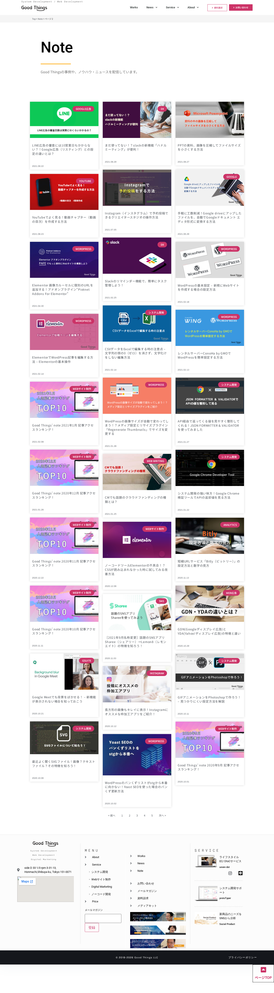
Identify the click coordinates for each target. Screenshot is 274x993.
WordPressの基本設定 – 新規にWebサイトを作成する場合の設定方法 (208, 287)
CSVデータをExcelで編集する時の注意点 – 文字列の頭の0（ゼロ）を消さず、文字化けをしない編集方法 (136, 353)
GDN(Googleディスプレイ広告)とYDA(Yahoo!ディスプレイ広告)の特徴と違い (209, 631)
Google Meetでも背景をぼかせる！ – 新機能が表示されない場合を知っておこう (64, 699)
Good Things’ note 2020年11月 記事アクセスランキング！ (64, 563)
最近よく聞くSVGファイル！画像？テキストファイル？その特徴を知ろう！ (63, 763)
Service (170, 7)
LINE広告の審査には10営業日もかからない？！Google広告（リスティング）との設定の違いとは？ (63, 149)
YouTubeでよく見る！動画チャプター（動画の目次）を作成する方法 (64, 219)
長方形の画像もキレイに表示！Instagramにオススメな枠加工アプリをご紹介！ (136, 711)
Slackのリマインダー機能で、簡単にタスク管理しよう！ (136, 283)
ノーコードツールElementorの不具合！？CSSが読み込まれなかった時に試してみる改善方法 (136, 569)
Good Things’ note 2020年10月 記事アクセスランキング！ (64, 631)
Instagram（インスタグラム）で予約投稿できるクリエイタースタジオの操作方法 (136, 215)
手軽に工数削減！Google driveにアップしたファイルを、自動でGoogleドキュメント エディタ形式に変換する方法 (210, 217)
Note (40, 18)
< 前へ (111, 815)
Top (34, 18)
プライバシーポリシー (242, 957)
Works (134, 7)
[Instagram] (230, 873)
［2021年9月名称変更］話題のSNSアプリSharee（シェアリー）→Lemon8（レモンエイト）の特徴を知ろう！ (135, 641)
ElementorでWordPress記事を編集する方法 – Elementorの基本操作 (62, 359)
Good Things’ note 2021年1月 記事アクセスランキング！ (63, 427)
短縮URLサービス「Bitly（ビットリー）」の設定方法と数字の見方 (209, 563)
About (191, 7)
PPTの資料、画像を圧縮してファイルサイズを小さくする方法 (209, 147)
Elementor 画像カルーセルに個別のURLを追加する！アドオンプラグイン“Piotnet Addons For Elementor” (62, 289)
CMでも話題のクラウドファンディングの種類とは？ (135, 499)
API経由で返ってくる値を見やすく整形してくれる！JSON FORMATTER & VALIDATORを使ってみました (209, 425)
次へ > (162, 815)
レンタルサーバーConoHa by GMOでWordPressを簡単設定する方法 (204, 355)
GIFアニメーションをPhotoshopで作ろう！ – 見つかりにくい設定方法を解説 (209, 699)
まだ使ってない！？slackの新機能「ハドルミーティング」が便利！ (136, 147)
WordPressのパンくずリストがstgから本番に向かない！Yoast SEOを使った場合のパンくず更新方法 (136, 787)
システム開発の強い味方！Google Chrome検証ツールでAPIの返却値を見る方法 (209, 495)
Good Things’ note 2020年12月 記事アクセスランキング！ (64, 495)
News (149, 7)
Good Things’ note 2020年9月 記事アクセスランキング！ (208, 767)
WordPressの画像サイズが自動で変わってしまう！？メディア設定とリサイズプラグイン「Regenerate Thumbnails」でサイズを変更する (137, 427)
